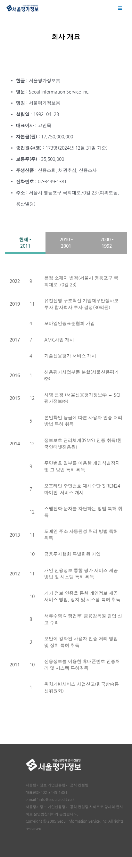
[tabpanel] (66, 484)
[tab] (25, 242)
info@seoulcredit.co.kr (57, 799)
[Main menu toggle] (120, 8)
